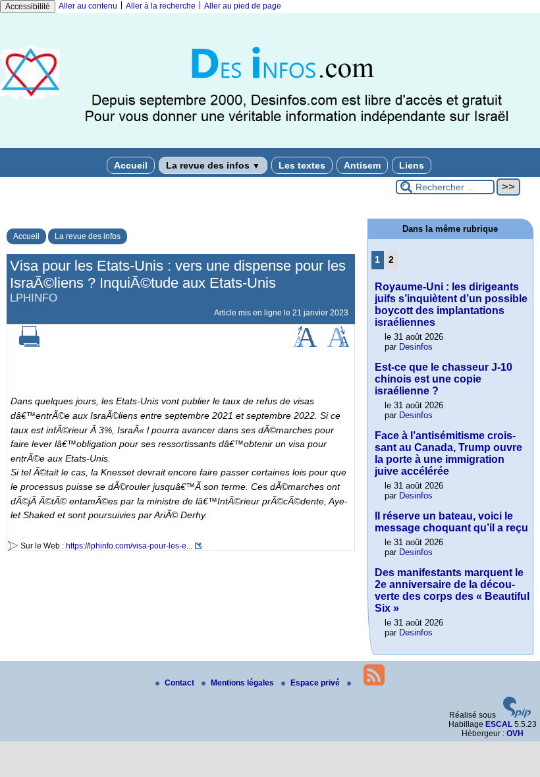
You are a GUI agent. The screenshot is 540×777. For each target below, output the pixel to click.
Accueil (131, 165)
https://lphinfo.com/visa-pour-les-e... (129, 545)
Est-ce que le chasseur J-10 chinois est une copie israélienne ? (443, 379)
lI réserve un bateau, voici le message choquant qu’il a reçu (451, 521)
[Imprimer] (29, 344)
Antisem (362, 165)
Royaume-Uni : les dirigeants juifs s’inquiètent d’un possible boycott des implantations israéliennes (451, 304)
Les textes (302, 165)
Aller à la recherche (161, 6)
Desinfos (416, 347)
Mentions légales (243, 682)
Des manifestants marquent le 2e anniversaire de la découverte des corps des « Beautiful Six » (452, 590)
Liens (411, 165)
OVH (515, 733)
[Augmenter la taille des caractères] (305, 344)
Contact (180, 682)
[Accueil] (270, 145)
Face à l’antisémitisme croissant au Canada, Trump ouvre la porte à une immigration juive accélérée (448, 453)
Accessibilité (27, 6)
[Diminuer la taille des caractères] (338, 344)
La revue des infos (213, 165)
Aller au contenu (88, 6)
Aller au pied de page (242, 6)
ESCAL (498, 724)
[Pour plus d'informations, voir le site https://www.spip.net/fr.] (517, 715)
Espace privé (316, 682)
